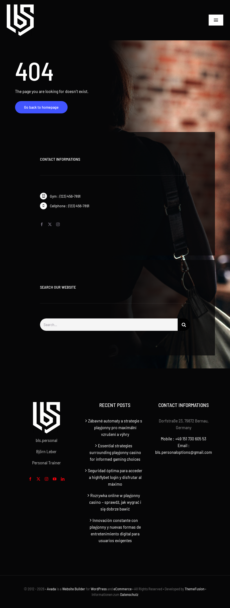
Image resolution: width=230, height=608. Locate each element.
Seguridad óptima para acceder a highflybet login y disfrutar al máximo (115, 477)
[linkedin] (62, 479)
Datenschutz (129, 594)
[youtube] (54, 479)
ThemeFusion (194, 588)
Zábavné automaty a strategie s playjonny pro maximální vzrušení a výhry (115, 427)
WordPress (99, 588)
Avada (51, 588)
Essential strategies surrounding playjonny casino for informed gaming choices (115, 452)
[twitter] (50, 224)
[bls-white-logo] (20, 6)
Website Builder (73, 588)
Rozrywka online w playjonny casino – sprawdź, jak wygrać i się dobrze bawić (115, 502)
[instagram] (58, 224)
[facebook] (42, 224)
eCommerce (122, 588)
